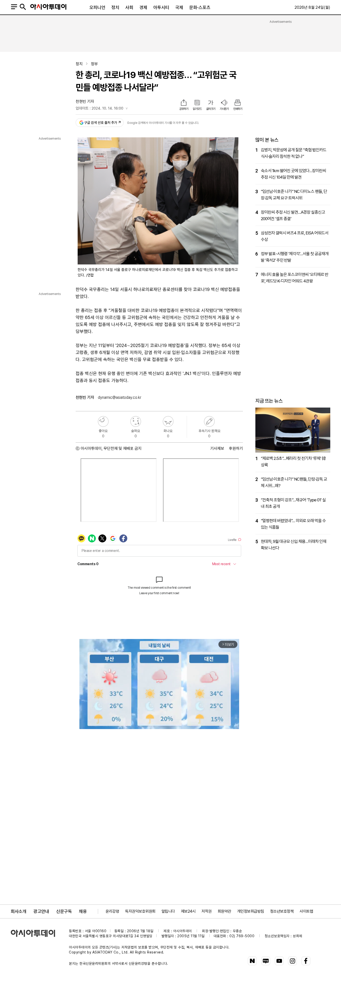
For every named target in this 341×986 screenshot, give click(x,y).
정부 (94, 64)
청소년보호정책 (282, 911)
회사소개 (18, 911)
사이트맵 (306, 911)
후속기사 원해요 (209, 421)
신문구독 (64, 911)
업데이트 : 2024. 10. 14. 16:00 (99, 108)
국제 (179, 7)
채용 (83, 911)
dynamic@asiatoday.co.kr (119, 397)
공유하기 (183, 109)
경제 (143, 7)
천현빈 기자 (85, 101)
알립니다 (168, 911)
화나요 (168, 421)
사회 (129, 7)
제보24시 (188, 911)
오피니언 (97, 7)
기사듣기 (224, 109)
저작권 (206, 911)
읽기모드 (197, 109)
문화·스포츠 (199, 7)
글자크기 (210, 109)
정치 (115, 7)
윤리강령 (112, 911)
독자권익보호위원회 (140, 911)
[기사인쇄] (237, 103)
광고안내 (41, 911)
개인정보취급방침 (250, 911)
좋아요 (103, 421)
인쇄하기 (237, 109)
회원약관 (224, 911)
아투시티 (161, 7)
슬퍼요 (135, 421)
